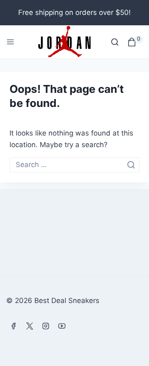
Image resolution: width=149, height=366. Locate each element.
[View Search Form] (115, 42)
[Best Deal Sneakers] (64, 41)
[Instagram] (45, 326)
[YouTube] (62, 326)
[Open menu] (10, 42)
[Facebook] (13, 326)
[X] (29, 326)
